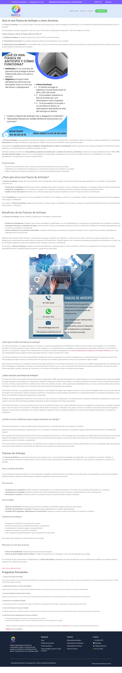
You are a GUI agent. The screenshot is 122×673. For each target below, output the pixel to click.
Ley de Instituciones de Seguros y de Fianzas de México (91, 350)
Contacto (90, 11)
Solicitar (8, 629)
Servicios (83, 11)
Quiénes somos (74, 11)
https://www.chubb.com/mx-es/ (11, 568)
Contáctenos (65, 626)
